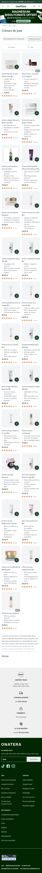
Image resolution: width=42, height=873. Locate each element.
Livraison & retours (7, 784)
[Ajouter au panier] (17, 67)
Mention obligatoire (13, 866)
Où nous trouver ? (29, 797)
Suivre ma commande (8, 780)
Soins (3, 823)
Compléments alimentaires (10, 815)
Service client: (6, 802)
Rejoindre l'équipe (29, 806)
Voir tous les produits (8, 840)
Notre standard (28, 780)
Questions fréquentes (8, 793)
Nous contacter (6, 797)
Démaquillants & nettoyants (14, 39)
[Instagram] (13, 766)
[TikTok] (3, 766)
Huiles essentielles (7, 819)
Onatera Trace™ (28, 784)
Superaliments (6, 836)
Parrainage (26, 793)
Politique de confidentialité (30, 869)
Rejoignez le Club (28, 788)
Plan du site (26, 866)
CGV (2, 866)
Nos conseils (5, 788)
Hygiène (4, 827)
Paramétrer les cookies (9, 869)
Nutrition (4, 832)
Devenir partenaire (29, 801)
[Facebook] (8, 766)
